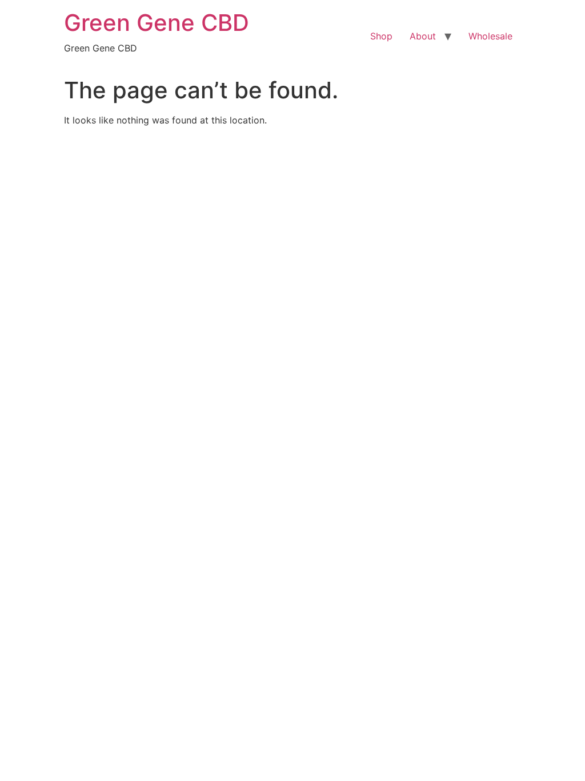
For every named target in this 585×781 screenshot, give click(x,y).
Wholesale (490, 36)
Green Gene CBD (156, 23)
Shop (381, 36)
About (423, 36)
